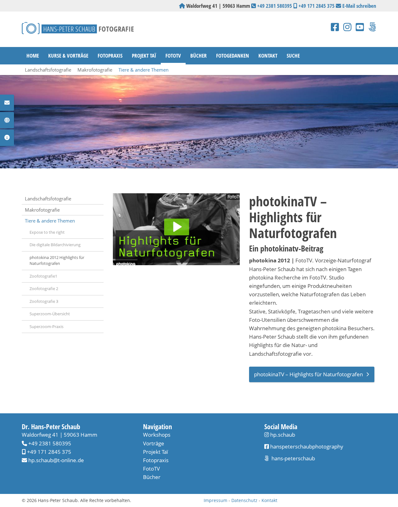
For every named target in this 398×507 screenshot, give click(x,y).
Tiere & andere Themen (143, 70)
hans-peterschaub (292, 458)
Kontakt (267, 55)
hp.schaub (282, 434)
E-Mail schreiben (359, 5)
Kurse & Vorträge (68, 55)
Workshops (156, 434)
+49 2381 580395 (274, 5)
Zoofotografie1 (43, 276)
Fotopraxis (110, 55)
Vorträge (153, 443)
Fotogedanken (232, 55)
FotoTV (173, 55)
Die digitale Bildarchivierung (55, 244)
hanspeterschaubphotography (306, 446)
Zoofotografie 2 (44, 288)
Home (32, 55)
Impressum (215, 500)
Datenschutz (244, 500)
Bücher (198, 55)
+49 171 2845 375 (316, 5)
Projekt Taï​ (155, 451)
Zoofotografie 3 (44, 301)
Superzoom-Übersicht (50, 314)
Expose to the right (47, 232)
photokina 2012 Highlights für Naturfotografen (57, 260)
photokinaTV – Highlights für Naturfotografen (308, 374)
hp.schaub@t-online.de (56, 460)
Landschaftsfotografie (48, 70)
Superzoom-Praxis (46, 326)
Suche (293, 55)
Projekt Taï (144, 55)
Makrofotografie (94, 70)
